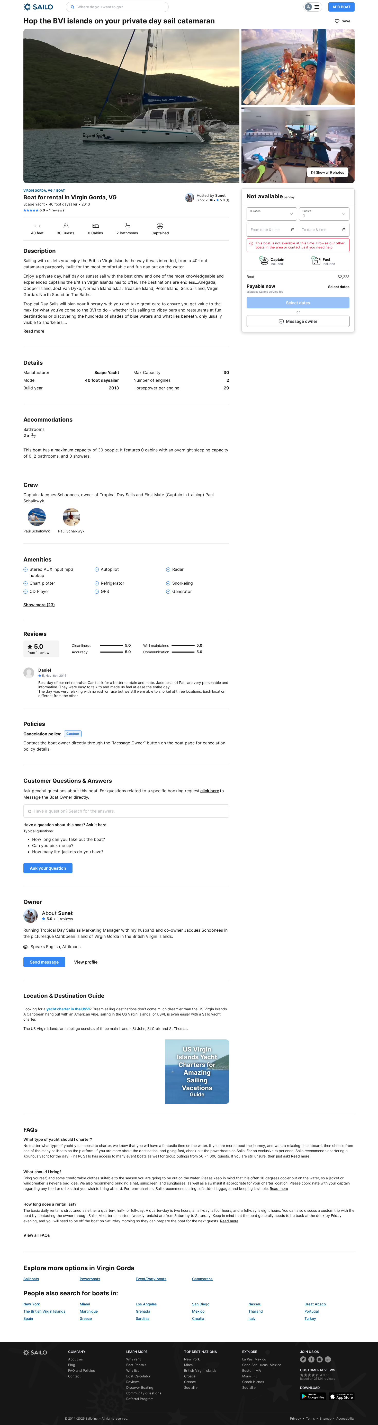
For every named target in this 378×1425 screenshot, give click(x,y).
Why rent (133, 1359)
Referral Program (139, 1399)
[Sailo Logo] (38, 7)
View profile (85, 962)
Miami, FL (249, 1376)
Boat (60, 190)
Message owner (301, 321)
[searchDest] (70, 7)
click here (209, 790)
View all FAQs (36, 1235)
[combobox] (121, 7)
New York (31, 1304)
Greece (86, 1318)
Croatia (198, 1318)
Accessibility (345, 1418)
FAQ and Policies (81, 1370)
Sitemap (325, 1418)
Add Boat (341, 7)
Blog (71, 1365)
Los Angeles (146, 1304)
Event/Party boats (151, 1279)
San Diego (200, 1304)
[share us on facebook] (311, 1359)
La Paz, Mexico (254, 1359)
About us (75, 1359)
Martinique (89, 1311)
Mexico (198, 1311)
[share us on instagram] (320, 1359)
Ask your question (48, 868)
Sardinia (142, 1318)
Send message (44, 962)
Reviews (133, 1382)
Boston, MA (251, 1370)
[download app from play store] (313, 1396)
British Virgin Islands (200, 1370)
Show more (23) (39, 604)
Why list (132, 1370)
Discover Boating (139, 1387)
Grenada (143, 1311)
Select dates (298, 302)
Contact (74, 1376)
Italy (252, 1318)
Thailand (255, 1311)
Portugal (311, 1311)
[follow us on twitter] (303, 1359)
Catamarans (202, 1279)
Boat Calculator (138, 1376)
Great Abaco (315, 1304)
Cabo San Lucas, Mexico (261, 1365)
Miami (85, 1304)
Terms (310, 1418)
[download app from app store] (342, 1396)
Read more (33, 331)
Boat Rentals (136, 1365)
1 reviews (56, 210)
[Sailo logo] (44, 1353)
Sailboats (31, 1279)
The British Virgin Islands (44, 1311)
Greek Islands (253, 1382)
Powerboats (90, 1279)
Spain (28, 1318)
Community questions (143, 1393)
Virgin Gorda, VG (37, 190)
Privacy (295, 1418)
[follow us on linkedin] (328, 1359)
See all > (191, 1387)
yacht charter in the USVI (68, 1009)
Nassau (254, 1304)
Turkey (310, 1318)
